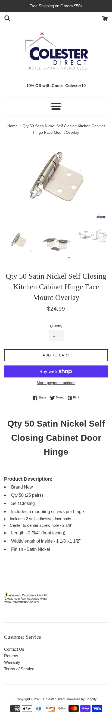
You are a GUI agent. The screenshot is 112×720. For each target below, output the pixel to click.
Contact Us (14, 649)
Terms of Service (19, 669)
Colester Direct (54, 699)
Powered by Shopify (82, 699)
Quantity (56, 326)
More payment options (56, 382)
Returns (11, 655)
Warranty (12, 662)
